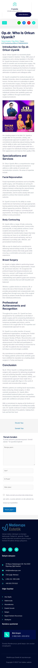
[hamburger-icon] (4, 22)
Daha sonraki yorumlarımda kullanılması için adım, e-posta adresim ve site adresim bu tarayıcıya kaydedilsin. (18, 499)
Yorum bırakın (6, 41)
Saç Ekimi (15, 41)
